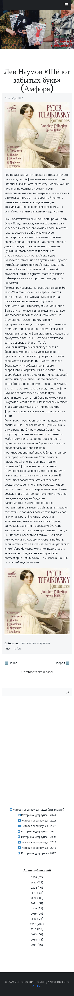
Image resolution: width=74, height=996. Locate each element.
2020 (34, 908)
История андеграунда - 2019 (38, 842)
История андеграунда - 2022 (38, 826)
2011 (34, 944)
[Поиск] (67, 692)
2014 (34, 939)
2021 (34, 903)
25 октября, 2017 (13, 98)
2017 (33, 924)
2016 (33, 929)
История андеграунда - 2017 (38, 853)
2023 (33, 893)
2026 (34, 877)
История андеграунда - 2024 (38, 815)
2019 (34, 913)
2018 (33, 918)
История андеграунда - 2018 (38, 847)
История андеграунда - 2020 (38, 837)
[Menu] (66, 5)
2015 (34, 934)
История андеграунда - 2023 (38, 820)
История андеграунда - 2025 (29, 809)
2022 (33, 898)
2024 (34, 887)
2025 (33, 882)
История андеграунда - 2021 (38, 831)
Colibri (37, 986)
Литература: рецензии (35, 643)
